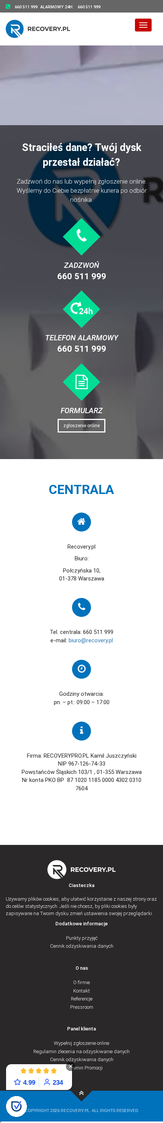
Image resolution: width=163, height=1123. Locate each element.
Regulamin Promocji (81, 1068)
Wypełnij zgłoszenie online (81, 1043)
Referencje (81, 999)
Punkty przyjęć (81, 938)
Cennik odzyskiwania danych (81, 946)
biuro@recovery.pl (91, 640)
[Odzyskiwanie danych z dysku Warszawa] (43, 29)
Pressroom (81, 1007)
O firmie (81, 982)
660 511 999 (81, 276)
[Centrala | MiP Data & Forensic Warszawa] (81, 1091)
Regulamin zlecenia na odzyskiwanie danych (81, 1051)
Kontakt (81, 991)
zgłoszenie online (81, 425)
